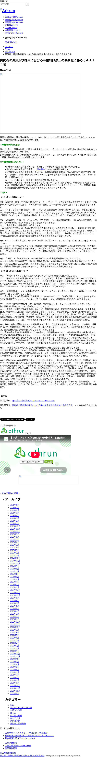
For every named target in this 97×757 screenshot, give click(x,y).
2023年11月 (15, 593)
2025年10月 (15, 531)
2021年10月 (15, 659)
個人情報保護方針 (8, 753)
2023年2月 (14, 616)
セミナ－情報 (16, 716)
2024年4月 (14, 579)
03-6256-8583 (10, 42)
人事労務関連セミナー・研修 (18, 745)
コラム (13, 713)
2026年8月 (14, 505)
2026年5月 (14, 513)
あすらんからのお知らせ (21, 708)
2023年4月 (14, 611)
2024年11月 (15, 561)
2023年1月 (14, 619)
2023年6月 (14, 606)
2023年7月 (14, 603)
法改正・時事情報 (18, 723)
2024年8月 (14, 569)
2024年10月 (15, 563)
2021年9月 (14, 662)
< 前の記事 (5, 493)
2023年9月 (14, 598)
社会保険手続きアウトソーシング (20, 738)
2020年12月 (15, 686)
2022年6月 (14, 638)
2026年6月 (14, 510)
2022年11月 (15, 624)
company (12, 30)
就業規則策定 (11, 748)
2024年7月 (14, 571)
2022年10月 (15, 627)
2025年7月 (14, 539)
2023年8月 (14, 601)
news (11, 28)
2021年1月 (14, 683)
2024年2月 (14, 585)
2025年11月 (15, 529)
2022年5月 (14, 640)
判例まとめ (15, 721)
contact (14, 33)
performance (14, 22)
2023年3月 (14, 614)
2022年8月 (14, 632)
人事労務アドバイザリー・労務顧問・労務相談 (26, 733)
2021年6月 (14, 670)
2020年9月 (14, 693)
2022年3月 (14, 646)
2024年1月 (14, 587)
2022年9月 (14, 630)
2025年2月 (14, 553)
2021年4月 (14, 675)
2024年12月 (15, 558)
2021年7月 (14, 667)
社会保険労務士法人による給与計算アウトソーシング (29, 735)
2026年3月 (14, 518)
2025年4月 (14, 547)
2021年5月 (14, 672)
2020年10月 (15, 691)
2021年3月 (14, 678)
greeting (11, 25)
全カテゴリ (15, 718)
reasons (14, 17)
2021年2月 (14, 680)
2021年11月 (15, 656)
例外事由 (41, 169)
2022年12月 (15, 622)
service (14, 20)
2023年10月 (15, 595)
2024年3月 (14, 582)
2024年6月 (14, 574)
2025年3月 (14, 550)
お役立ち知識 (16, 710)
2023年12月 (15, 590)
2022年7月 (14, 635)
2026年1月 (14, 524)
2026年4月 (14, 516)
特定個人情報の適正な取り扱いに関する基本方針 (22, 755)
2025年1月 (14, 555)
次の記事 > (15, 493)
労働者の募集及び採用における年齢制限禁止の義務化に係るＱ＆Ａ (42, 405)
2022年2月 (14, 648)
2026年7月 (14, 508)
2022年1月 (14, 651)
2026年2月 (14, 521)
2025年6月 (14, 542)
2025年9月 (14, 534)
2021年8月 (14, 664)
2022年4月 (14, 643)
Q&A (12, 705)
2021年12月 (15, 654)
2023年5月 (14, 608)
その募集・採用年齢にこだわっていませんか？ (33, 400)
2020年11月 (15, 688)
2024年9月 (14, 566)
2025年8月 (14, 537)
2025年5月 (14, 545)
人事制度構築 (11, 743)
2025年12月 (15, 526)
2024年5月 (14, 577)
